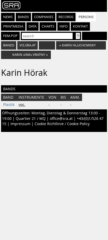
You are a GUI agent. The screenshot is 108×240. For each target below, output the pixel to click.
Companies (43, 17)
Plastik (8, 104)
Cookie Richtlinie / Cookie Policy (62, 123)
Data (32, 26)
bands (8, 45)
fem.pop (10, 36)
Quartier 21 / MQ (31, 118)
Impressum (20, 123)
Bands (23, 17)
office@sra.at (61, 118)
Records (65, 17)
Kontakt (80, 26)
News (8, 17)
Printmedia (13, 26)
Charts (48, 26)
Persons (86, 17)
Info (64, 26)
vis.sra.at (27, 45)
